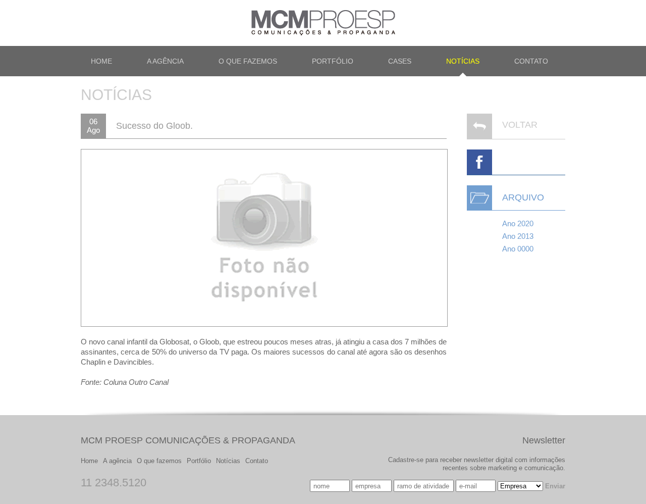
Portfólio (199, 461)
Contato (256, 461)
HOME (101, 61)
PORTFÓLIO (332, 61)
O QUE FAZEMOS (248, 61)
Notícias (228, 461)
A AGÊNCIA (165, 61)
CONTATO (531, 61)
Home (89, 461)
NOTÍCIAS (462, 61)
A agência (117, 461)
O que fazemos (159, 461)
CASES (399, 61)
